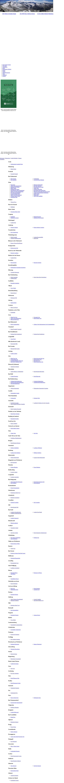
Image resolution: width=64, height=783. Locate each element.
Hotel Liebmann (14, 731)
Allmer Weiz (13, 433)
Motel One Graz (14, 317)
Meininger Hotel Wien (38, 184)
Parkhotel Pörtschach (15, 644)
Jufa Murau (13, 573)
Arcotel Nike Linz (14, 359)
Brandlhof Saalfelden (15, 283)
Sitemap (19, 158)
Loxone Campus (14, 472)
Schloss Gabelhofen (15, 447)
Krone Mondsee (37, 467)
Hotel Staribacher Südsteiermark (40, 532)
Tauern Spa (13, 548)
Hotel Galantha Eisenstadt (16, 409)
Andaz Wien (36, 188)
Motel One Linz (14, 358)
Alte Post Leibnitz (14, 532)
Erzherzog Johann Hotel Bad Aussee (18, 553)
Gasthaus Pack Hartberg (15, 452)
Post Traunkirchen (14, 232)
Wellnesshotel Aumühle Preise (17, 164)
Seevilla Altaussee (37, 765)
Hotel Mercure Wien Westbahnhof (17, 190)
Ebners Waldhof (14, 423)
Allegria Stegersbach (15, 388)
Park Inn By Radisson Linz (16, 361)
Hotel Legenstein (14, 277)
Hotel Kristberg (37, 588)
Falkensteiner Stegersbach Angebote (41, 388)
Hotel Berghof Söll (14, 507)
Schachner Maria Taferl (15, 211)
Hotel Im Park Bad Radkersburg (17, 382)
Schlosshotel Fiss (14, 692)
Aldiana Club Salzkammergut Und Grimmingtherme (44, 324)
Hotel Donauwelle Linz (38, 361)
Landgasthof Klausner (15, 751)
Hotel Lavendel (14, 237)
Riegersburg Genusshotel (16, 658)
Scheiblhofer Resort (15, 578)
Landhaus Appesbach (15, 568)
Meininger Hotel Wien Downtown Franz (42, 191)
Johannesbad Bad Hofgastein (16, 481)
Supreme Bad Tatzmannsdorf (16, 702)
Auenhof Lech (37, 589)
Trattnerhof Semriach (15, 688)
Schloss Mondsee (14, 467)
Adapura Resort (37, 615)
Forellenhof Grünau (15, 780)
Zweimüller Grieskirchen (16, 629)
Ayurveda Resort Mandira (39, 179)
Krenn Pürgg (13, 726)
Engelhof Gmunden (15, 403)
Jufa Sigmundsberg (14, 610)
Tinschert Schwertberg (15, 649)
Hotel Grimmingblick (15, 324)
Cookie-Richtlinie (14, 158)
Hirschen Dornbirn (37, 262)
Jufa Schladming (14, 538)
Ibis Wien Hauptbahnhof (15, 192)
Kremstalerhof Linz (14, 563)
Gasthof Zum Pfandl (38, 512)
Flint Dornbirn (13, 262)
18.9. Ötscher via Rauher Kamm (9, 13)
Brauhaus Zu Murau (38, 572)
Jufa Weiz (36, 433)
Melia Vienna (13, 188)
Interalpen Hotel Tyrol (15, 605)
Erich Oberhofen (14, 583)
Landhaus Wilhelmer (38, 447)
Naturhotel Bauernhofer (15, 558)
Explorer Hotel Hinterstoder (39, 457)
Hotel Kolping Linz (38, 359)
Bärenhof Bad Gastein (15, 348)
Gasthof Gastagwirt (14, 518)
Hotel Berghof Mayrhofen (39, 371)
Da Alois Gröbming (15, 673)
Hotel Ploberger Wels (15, 678)
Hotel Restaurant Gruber (15, 683)
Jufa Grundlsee (37, 502)
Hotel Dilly (36, 238)
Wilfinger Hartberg (37, 452)
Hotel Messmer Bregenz (15, 443)
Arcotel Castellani (37, 599)
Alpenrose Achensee (15, 366)
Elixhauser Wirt (14, 297)
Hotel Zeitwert (13, 293)
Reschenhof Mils (14, 343)
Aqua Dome (13, 339)
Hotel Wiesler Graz (37, 318)
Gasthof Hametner (14, 376)
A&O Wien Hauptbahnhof (16, 185)
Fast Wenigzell (14, 741)
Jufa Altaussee (13, 765)
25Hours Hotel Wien (38, 189)
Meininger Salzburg (15, 600)
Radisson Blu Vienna (15, 189)
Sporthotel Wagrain (14, 615)
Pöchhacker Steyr (37, 697)
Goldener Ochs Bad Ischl (16, 512)
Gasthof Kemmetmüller (38, 237)
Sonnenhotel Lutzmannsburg (16, 624)
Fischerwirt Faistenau (15, 634)
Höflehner (13, 207)
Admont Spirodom (14, 775)
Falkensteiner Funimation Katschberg (18, 267)
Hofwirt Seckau (14, 654)
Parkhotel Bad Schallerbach (16, 334)
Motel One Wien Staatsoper (16, 195)
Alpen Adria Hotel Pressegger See (17, 736)
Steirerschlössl (13, 302)
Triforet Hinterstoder (15, 457)
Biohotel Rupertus (37, 216)
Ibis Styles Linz (37, 360)
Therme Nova (13, 202)
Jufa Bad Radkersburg (15, 383)
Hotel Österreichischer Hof (39, 481)
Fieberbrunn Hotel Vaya (15, 492)
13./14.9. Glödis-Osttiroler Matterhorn (45, 13)
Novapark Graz (37, 317)
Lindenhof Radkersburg (38, 381)
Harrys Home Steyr (14, 697)
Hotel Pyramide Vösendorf (16, 329)
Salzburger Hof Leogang (39, 217)
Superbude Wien (14, 197)
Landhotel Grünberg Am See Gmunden (41, 403)
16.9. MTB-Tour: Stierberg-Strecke (27, 13)
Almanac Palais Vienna (15, 196)
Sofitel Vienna (36, 193)
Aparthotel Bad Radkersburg (39, 382)
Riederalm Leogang (15, 217)
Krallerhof (13, 216)
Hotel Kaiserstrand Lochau (16, 756)
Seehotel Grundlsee (14, 502)
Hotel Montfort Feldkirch (16, 761)
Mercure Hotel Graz (15, 319)
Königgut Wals (37, 398)
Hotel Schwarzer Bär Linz (39, 358)
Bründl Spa (13, 717)
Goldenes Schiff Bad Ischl (16, 513)
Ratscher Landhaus (14, 253)
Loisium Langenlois (15, 477)
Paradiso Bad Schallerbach (39, 334)
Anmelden (2, 159)
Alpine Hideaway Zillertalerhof (17, 371)
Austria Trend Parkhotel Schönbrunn (41, 192)
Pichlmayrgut (36, 537)
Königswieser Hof (14, 248)
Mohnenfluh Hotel (14, 589)
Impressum (2, 158)
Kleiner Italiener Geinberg (39, 227)
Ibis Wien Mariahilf (37, 185)
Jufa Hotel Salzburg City (39, 600)
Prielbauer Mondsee (15, 707)
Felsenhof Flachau (14, 594)
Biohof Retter (13, 169)
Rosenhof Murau (14, 572)
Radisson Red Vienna (15, 187)
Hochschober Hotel (14, 770)
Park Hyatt (13, 184)
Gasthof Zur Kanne (14, 663)
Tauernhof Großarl (14, 527)
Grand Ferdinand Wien (15, 193)
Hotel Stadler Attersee (15, 428)
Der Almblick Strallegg (15, 639)
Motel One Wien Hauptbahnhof (17, 191)
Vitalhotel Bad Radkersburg (16, 381)
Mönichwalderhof (14, 523)
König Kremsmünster (15, 487)
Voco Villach (13, 288)
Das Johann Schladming (15, 537)
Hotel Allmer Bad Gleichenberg (40, 277)
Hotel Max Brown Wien (38, 187)
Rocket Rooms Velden (15, 543)
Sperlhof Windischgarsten (16, 238)
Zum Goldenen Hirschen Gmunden (18, 404)
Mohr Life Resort (14, 307)
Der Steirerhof (13, 179)
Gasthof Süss (13, 222)
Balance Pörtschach (38, 644)
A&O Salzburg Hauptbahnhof (17, 599)
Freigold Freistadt (14, 173)
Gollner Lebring (14, 353)
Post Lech (13, 588)
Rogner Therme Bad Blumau (16, 243)
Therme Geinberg (14, 227)
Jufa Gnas (13, 668)
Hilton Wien (36, 195)
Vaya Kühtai (13, 620)
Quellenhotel (36, 178)
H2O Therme (13, 178)
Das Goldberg (13, 483)
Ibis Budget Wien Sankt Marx (40, 190)
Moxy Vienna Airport (15, 746)
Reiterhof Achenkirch (15, 497)
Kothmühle (13, 312)
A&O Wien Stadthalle (38, 196)
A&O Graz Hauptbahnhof (16, 318)
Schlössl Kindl (13, 278)
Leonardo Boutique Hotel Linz (17, 360)
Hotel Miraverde (37, 376)
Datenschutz (7, 158)
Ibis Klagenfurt (14, 462)
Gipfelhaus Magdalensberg (16, 438)
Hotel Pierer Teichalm (15, 413)
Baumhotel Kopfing (15, 418)
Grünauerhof (13, 398)
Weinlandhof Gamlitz (15, 393)
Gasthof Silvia (13, 257)
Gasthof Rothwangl (14, 712)
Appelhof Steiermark (15, 272)
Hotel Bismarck (37, 483)
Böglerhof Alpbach (14, 722)
